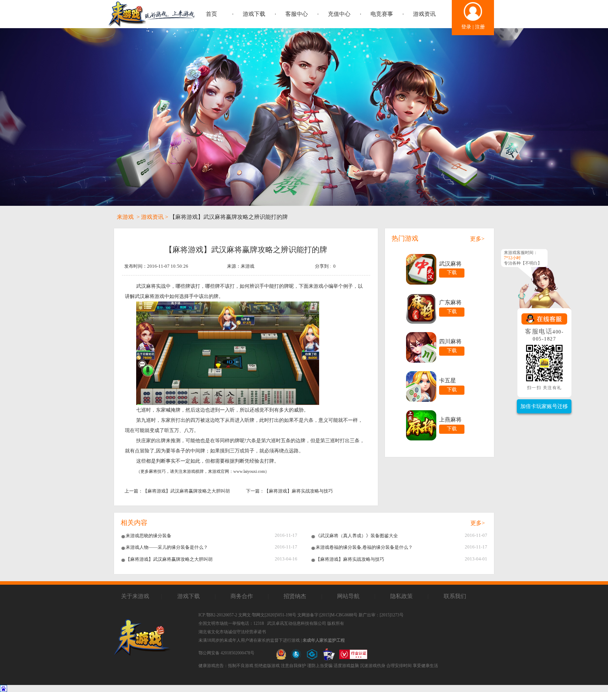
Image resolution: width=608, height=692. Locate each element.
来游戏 (125, 217)
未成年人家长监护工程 (324, 640)
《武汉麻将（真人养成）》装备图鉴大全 (357, 535)
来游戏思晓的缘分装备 (148, 535)
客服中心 (296, 14)
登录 (466, 27)
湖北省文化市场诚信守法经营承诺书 (232, 631)
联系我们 (455, 596)
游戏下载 (254, 14)
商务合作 (241, 596)
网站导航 (348, 596)
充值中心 (339, 14)
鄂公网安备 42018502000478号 (226, 652)
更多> (477, 239)
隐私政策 (401, 596)
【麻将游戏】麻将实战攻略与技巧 (298, 491)
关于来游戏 (135, 596)
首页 (211, 14)
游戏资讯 (424, 14)
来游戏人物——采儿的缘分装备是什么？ (167, 547)
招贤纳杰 (295, 596)
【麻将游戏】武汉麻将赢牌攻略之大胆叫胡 (186, 491)
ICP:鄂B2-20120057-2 (217, 614)
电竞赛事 (381, 14)
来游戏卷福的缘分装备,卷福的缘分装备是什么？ (364, 547)
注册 (480, 27)
